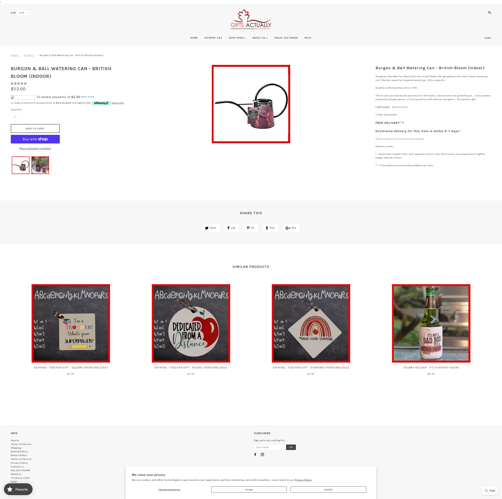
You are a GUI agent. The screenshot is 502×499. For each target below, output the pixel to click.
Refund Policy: (19, 451)
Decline (329, 489)
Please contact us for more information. (400, 138)
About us (16, 474)
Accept (249, 489)
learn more (88, 96)
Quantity (16, 109)
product (29, 55)
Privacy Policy (19, 462)
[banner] (251, 19)
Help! (14, 481)
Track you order (20, 477)
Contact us (17, 466)
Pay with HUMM (20, 470)
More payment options (35, 148)
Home (14, 55)
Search (15, 440)
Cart (488, 38)
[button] (19, 83)
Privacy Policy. (303, 479)
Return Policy (19, 455)
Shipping (16, 447)
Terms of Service (21, 444)
